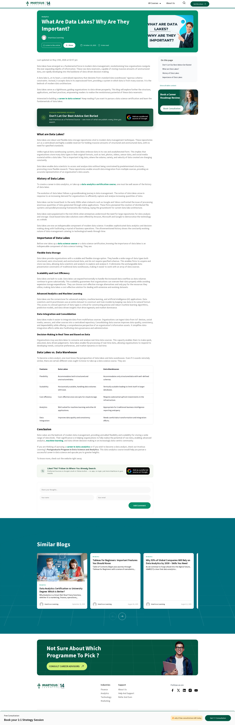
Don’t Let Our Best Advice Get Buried (176, 65)
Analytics (105, 693)
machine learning (54, 440)
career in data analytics (78, 446)
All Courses (153, 3)
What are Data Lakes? (170, 69)
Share (71, 45)
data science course (67, 243)
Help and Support (126, 693)
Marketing (105, 700)
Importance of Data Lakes (172, 77)
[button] (122, 616)
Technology (106, 697)
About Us (170, 3)
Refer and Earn (125, 697)
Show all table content (168, 85)
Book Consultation (171, 108)
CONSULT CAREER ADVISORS (64, 666)
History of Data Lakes (170, 73)
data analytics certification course (98, 184)
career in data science (69, 98)
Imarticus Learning (56, 37)
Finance (104, 689)
